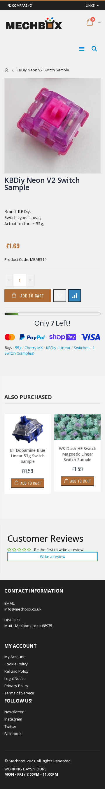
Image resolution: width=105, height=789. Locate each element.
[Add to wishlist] (59, 295)
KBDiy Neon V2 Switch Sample (42, 183)
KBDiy (51, 347)
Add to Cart (32, 296)
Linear (65, 347)
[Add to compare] (74, 295)
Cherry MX (33, 347)
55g (18, 347)
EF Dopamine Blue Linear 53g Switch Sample (27, 455)
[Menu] (81, 49)
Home (6, 70)
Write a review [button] (52, 556)
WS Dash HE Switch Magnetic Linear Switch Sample (77, 454)
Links (90, 5)
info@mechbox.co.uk (22, 609)
